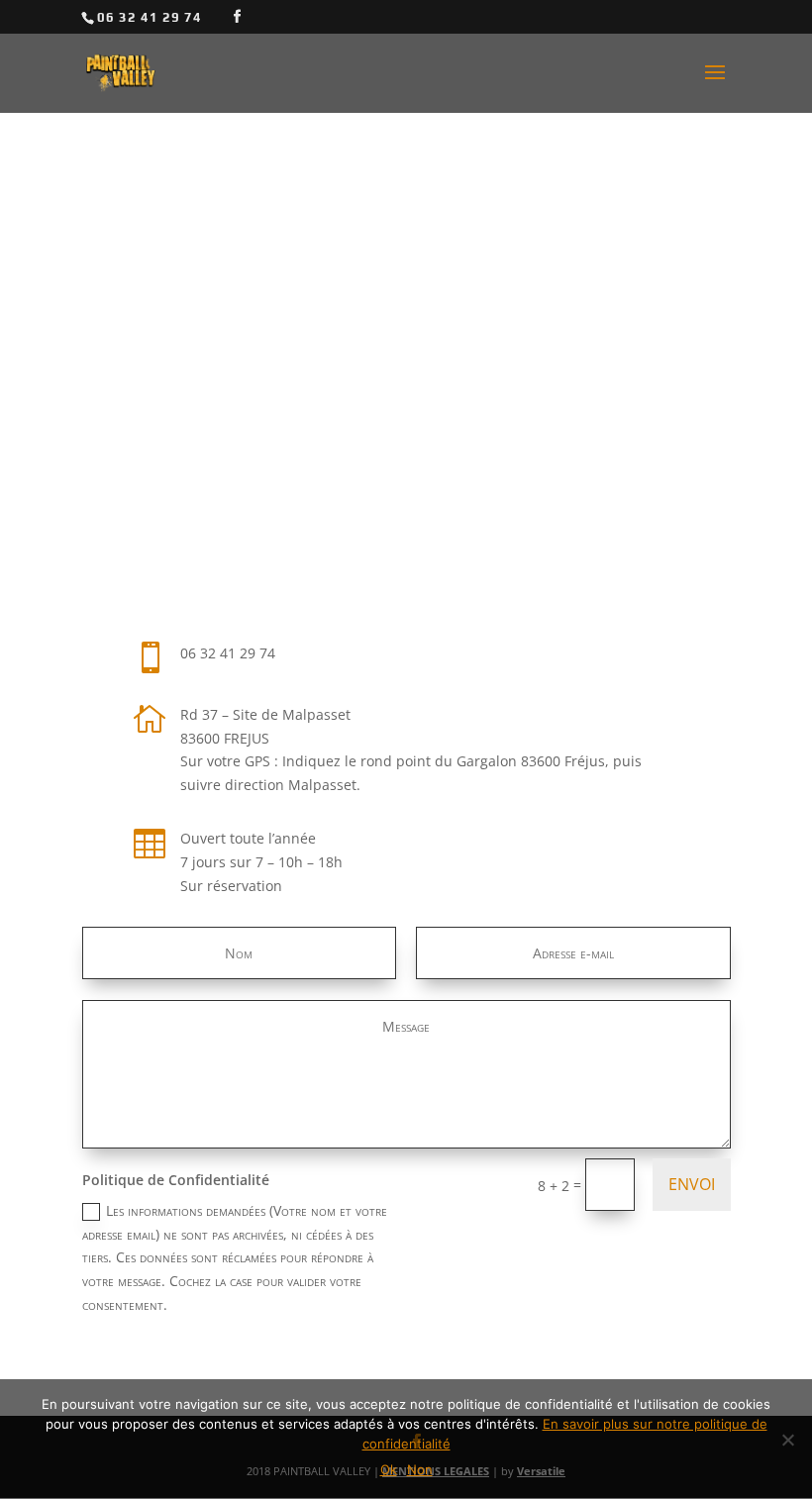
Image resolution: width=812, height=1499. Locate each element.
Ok (388, 1469)
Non (420, 1469)
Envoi (691, 1184)
